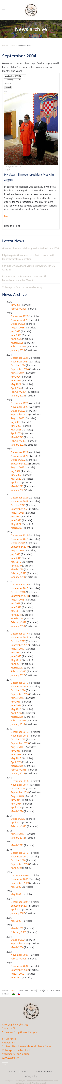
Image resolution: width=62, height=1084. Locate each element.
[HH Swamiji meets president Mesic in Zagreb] (31, 128)
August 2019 (18, 550)
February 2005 (19, 932)
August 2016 (18, 697)
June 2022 (16, 475)
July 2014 (16, 799)
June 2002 (16, 977)
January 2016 (18, 724)
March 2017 (17, 667)
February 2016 (19, 720)
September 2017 (20, 645)
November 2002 (20, 966)
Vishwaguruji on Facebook (16, 1050)
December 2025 (20, 316)
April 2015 (16, 762)
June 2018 (16, 607)
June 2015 (16, 754)
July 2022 (16, 471)
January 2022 (18, 490)
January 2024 (18, 395)
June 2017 (16, 656)
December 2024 (20, 357)
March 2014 (17, 811)
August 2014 (18, 796)
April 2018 (16, 614)
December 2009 (20, 875)
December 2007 (20, 902)
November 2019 (20, 539)
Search (8, 87)
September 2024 (20, 369)
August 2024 (18, 373)
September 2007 (20, 905)
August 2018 (18, 599)
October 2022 (18, 459)
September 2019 (20, 546)
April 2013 (16, 822)
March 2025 (17, 342)
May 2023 (16, 429)
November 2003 (20, 954)
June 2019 (16, 558)
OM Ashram (8, 1042)
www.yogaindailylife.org (15, 1024)
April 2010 (16, 867)
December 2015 (20, 731)
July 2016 (16, 701)
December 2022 (20, 452)
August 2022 (18, 467)
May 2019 (16, 561)
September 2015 (20, 743)
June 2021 (16, 520)
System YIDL (8, 1028)
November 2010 (20, 856)
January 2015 (18, 773)
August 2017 (18, 648)
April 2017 (16, 663)
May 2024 (16, 384)
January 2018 (18, 626)
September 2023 (20, 414)
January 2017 (18, 675)
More (7, 216)
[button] (3, 10)
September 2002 (20, 970)
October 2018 (18, 592)
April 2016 (16, 713)
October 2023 (18, 410)
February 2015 (19, 769)
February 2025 (19, 346)
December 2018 (20, 584)
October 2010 (18, 860)
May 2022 (16, 478)
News (13, 990)
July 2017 (16, 652)
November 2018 (20, 588)
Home (5, 990)
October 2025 (18, 323)
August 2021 (18, 512)
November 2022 (20, 456)
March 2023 (17, 437)
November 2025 (20, 320)
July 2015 (16, 750)
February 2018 (19, 622)
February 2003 (19, 958)
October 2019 (18, 543)
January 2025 (18, 350)
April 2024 (16, 388)
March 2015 (17, 765)
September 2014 (20, 792)
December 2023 (20, 403)
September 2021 (20, 509)
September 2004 (20, 943)
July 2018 (16, 603)
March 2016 (17, 716)
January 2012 (18, 837)
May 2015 (16, 758)
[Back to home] (31, 10)
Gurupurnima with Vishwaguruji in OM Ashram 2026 (30, 248)
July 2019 (16, 554)
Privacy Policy (31, 1076)
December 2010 (20, 852)
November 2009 (20, 879)
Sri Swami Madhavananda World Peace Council (27, 1046)
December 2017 (20, 633)
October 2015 (18, 739)
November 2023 (20, 407)
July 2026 (16, 304)
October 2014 (18, 788)
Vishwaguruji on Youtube (15, 1054)
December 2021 (20, 497)
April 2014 (16, 807)
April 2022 (16, 482)
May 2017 (16, 660)
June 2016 (16, 705)
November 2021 (20, 501)
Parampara (23, 990)
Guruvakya (55, 990)
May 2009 (16, 886)
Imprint (25, 1071)
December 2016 (20, 682)
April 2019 (16, 565)
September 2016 (20, 694)
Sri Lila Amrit (9, 1038)
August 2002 (18, 973)
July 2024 (16, 376)
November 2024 (20, 361)
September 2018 (20, 595)
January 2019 (18, 577)
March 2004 (17, 947)
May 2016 (16, 709)
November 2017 (20, 637)
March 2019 (17, 569)
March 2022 (17, 486)
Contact (5, 993)
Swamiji (34, 990)
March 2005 (17, 928)
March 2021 (17, 527)
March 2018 (17, 618)
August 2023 (18, 418)
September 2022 (20, 463)
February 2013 (19, 826)
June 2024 (16, 380)
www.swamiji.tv (10, 1057)
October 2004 (18, 939)
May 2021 (16, 524)
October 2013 (18, 818)
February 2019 (19, 573)
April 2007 (16, 909)
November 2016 (20, 686)
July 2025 (16, 331)
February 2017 (19, 671)
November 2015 (20, 735)
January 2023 (18, 444)
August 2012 (18, 833)
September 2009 (20, 883)
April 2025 (16, 339)
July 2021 (16, 516)
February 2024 (19, 391)
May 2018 (16, 611)
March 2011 (17, 845)
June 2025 (16, 335)
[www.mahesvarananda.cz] (19, 994)
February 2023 (19, 441)
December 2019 (20, 535)
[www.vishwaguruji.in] (13, 994)
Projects (44, 990)
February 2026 (19, 308)
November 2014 (20, 784)
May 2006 (16, 920)
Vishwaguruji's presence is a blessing (22, 287)
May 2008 (16, 894)
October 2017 (18, 641)
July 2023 (16, 422)
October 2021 (18, 505)
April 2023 (16, 433)
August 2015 (18, 747)
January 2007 (18, 913)
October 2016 (18, 690)
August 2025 (18, 327)
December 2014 (20, 781)
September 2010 (20, 864)
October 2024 (18, 365)
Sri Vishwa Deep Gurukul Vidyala (19, 1032)
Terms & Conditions (44, 1071)
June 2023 (16, 425)
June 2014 (16, 803)
